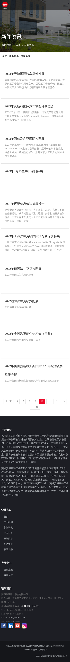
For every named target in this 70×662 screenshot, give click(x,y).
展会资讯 (14, 56)
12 (56, 401)
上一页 (8, 401)
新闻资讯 (8, 527)
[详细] (33, 462)
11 (49, 401)
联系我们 (8, 549)
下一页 (35, 407)
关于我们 (8, 522)
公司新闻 (25, 56)
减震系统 (8, 575)
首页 (18, 45)
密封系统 (8, 569)
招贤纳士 (8, 544)
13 (64, 401)
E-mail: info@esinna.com (13, 617)
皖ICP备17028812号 (54, 646)
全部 (4, 56)
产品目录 (8, 533)
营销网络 (8, 538)
